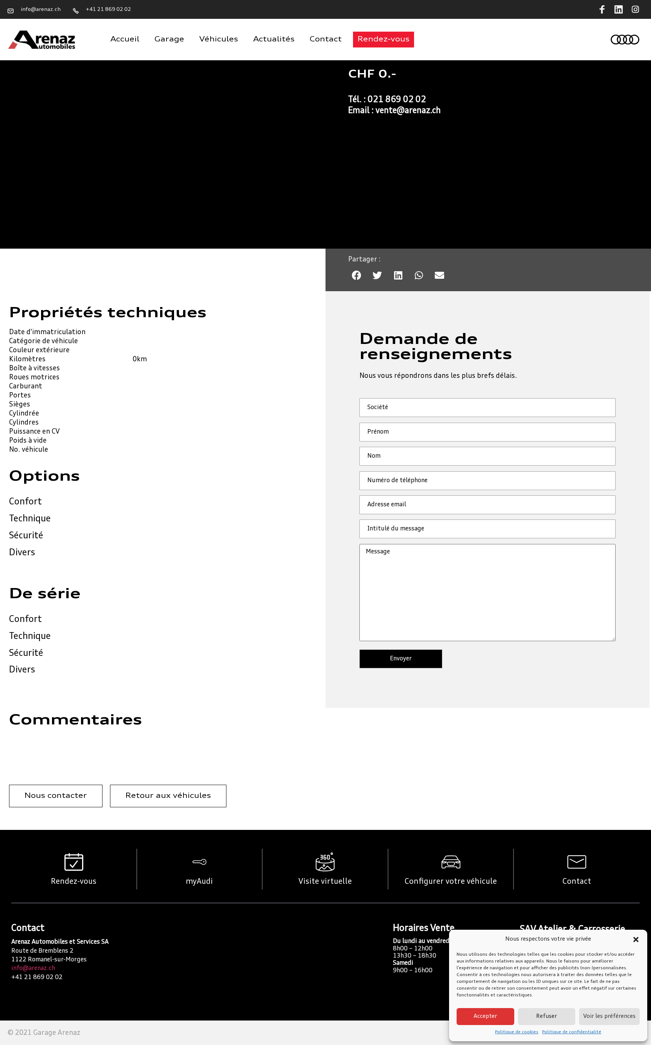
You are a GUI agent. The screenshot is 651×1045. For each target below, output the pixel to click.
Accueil (124, 39)
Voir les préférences (609, 1016)
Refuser (546, 1016)
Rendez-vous (73, 882)
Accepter (485, 1016)
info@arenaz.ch (33, 969)
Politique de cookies (516, 1032)
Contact (326, 39)
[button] (636, 939)
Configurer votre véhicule (451, 882)
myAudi (199, 882)
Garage (169, 39)
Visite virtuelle (325, 882)
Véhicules (218, 39)
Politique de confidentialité (571, 1032)
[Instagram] (635, 9)
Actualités (274, 39)
